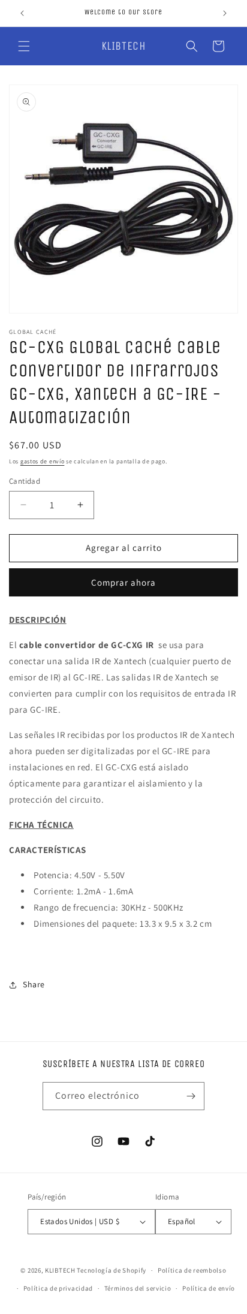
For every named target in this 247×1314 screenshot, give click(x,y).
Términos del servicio (137, 1288)
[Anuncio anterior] (22, 13)
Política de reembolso (192, 1270)
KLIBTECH (60, 1270)
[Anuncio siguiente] (225, 13)
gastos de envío (42, 461)
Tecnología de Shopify (111, 1270)
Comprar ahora (123, 582)
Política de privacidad (58, 1288)
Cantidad (24, 481)
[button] (24, 46)
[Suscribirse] (190, 1096)
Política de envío (208, 1288)
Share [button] (34, 984)
